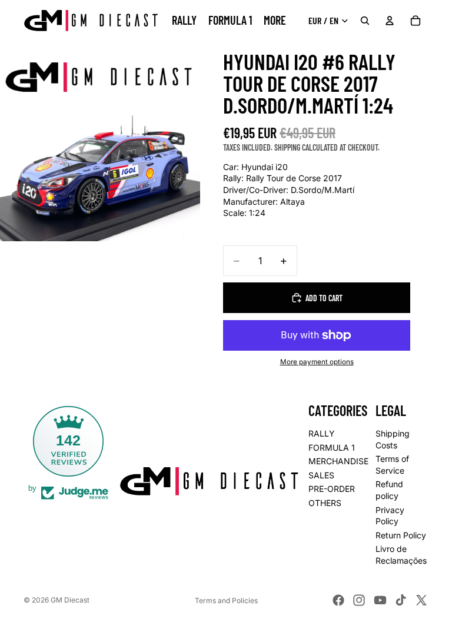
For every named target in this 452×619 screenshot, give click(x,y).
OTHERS (324, 503)
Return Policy (400, 535)
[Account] (390, 21)
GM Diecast (70, 599)
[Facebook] (338, 600)
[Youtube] (380, 600)
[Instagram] (359, 600)
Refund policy (389, 490)
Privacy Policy (389, 516)
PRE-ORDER (331, 489)
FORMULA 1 (331, 447)
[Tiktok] (401, 600)
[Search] (365, 21)
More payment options (317, 362)
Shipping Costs (392, 439)
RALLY (321, 433)
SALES (321, 475)
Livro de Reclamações (401, 555)
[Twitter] (421, 600)
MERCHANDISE (338, 461)
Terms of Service (392, 464)
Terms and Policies (226, 600)
